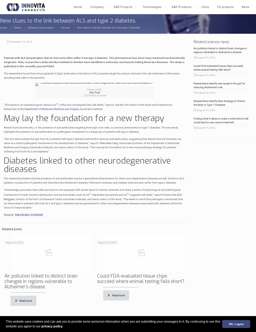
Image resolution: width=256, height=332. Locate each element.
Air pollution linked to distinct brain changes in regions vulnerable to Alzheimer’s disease (41, 281)
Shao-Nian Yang (109, 143)
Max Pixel (94, 92)
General (65, 27)
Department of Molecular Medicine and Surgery (51, 109)
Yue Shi (119, 104)
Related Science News (41, 27)
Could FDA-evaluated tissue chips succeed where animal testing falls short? (140, 279)
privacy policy (52, 326)
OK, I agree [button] (236, 324)
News (17, 27)
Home (3, 27)
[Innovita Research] (25, 7)
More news (239, 130)
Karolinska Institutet (29, 215)
